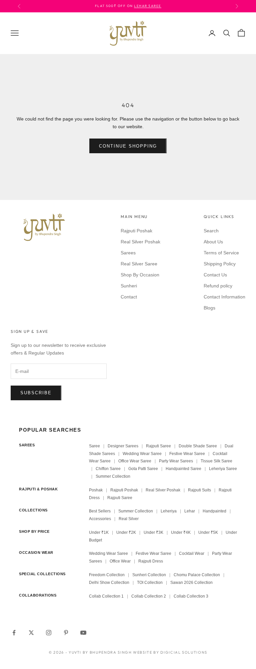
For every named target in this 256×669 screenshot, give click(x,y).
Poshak (96, 490)
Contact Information (224, 296)
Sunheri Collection (149, 575)
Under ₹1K (99, 532)
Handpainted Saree (183, 468)
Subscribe (36, 392)
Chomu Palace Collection (197, 575)
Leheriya (169, 511)
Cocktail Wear (191, 553)
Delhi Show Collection (109, 582)
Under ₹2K (126, 532)
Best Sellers (100, 511)
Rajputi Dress (150, 561)
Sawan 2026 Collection (191, 582)
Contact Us (215, 274)
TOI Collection (150, 582)
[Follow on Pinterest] (66, 632)
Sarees (128, 252)
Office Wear (120, 561)
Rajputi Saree (158, 446)
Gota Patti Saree (143, 468)
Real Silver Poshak (140, 241)
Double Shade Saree (198, 446)
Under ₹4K (181, 532)
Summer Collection (113, 476)
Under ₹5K (208, 532)
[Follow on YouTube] (83, 632)
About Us (213, 241)
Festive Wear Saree (187, 453)
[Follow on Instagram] (48, 632)
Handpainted (214, 511)
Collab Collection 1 (107, 596)
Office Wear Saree (134, 461)
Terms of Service (221, 252)
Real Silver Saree (139, 263)
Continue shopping (128, 146)
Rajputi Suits (199, 490)
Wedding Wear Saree (142, 453)
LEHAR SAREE (147, 6)
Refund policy (218, 285)
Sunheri (129, 285)
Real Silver (129, 518)
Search (211, 230)
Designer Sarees (123, 446)
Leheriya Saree (223, 468)
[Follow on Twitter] (31, 632)
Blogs (209, 307)
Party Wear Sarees (176, 461)
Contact (129, 296)
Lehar (189, 511)
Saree (94, 446)
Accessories (100, 518)
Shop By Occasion (140, 274)
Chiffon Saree (108, 468)
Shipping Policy (220, 263)
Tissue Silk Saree (216, 461)
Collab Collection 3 (191, 596)
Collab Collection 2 (149, 596)
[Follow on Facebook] (14, 632)
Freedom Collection (107, 575)
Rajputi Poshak (136, 230)
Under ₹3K (153, 532)
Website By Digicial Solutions (170, 652)
